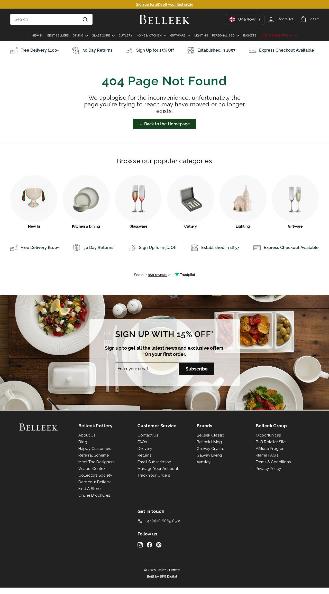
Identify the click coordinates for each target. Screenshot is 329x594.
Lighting (201, 35)
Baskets (249, 35)
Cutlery (125, 35)
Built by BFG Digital (162, 576)
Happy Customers (94, 448)
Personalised (223, 35)
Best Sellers (58, 35)
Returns (144, 455)
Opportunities (268, 435)
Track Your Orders (154, 475)
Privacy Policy (268, 468)
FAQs (142, 442)
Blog (82, 442)
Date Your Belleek (94, 482)
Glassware (101, 35)
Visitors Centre (91, 468)
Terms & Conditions (273, 462)
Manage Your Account (158, 468)
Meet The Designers (96, 462)
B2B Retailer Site (271, 442)
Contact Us (148, 435)
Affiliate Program (271, 448)
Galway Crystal (210, 448)
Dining (78, 35)
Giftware (178, 35)
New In (37, 35)
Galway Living (209, 455)
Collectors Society (95, 475)
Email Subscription (154, 462)
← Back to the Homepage (164, 124)
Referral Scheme (93, 455)
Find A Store (89, 488)
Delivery (145, 448)
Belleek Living (209, 442)
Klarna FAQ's (267, 455)
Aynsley (204, 462)
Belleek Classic (210, 435)
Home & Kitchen (149, 35)
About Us (86, 435)
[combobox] (51, 19)
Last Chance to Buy (276, 35)
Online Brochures (94, 495)
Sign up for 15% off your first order (164, 4)
